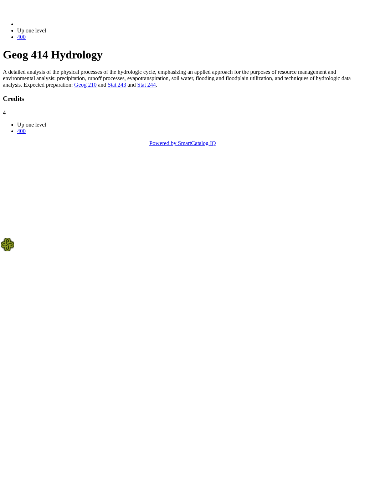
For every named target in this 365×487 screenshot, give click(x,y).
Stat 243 (117, 85)
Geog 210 (85, 85)
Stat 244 (146, 85)
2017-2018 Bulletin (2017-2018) (54, 24)
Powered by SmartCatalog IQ (182, 143)
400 (21, 37)
